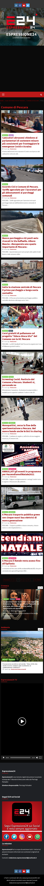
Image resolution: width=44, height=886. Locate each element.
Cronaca (12, 599)
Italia (18, 599)
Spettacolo (12, 469)
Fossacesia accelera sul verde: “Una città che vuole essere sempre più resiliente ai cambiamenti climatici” (20, 665)
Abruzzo (5, 135)
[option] (22, 604)
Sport (10, 331)
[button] (22, 721)
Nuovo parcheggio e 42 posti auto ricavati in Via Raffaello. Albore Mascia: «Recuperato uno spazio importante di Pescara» (20, 242)
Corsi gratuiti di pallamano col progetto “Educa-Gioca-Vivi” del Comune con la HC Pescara (19, 336)
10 (35, 580)
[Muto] (37, 758)
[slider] (20, 757)
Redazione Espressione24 (18, 611)
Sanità (11, 377)
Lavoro (11, 135)
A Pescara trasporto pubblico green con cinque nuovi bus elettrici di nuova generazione (21, 517)
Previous (6, 580)
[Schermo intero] (40, 758)
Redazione (13, 149)
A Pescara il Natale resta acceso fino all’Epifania (21, 562)
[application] (22, 721)
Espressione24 (21, 34)
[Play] (4, 758)
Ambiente (12, 423)
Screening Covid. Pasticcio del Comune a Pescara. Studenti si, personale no (18, 382)
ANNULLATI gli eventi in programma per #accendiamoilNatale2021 (21, 473)
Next (39, 580)
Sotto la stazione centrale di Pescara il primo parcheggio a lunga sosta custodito (21, 290)
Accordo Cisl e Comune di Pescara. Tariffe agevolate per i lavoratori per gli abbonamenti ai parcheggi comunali (21, 191)
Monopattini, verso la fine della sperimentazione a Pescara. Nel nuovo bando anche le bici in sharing (22, 428)
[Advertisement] (22, 69)
